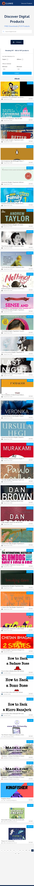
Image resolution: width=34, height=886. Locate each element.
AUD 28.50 (29, 763)
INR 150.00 (29, 252)
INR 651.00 (29, 359)
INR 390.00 (29, 274)
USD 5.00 (30, 805)
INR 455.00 (29, 401)
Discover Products (26, 3)
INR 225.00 (29, 592)
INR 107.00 (29, 125)
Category (18, 42)
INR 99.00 (30, 104)
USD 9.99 (30, 720)
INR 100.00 (29, 635)
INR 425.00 (29, 337)
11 (29, 850)
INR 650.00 (29, 210)
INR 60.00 (30, 295)
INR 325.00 (29, 189)
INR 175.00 (29, 316)
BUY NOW (31, 98)
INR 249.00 (29, 444)
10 (26, 850)
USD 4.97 (30, 784)
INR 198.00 (29, 486)
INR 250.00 (29, 507)
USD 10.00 (30, 656)
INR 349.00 (29, 231)
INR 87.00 (30, 380)
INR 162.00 (29, 550)
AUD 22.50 (29, 741)
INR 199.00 (29, 614)
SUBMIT (17, 73)
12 (32, 850)
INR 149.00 (29, 146)
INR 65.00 (30, 82)
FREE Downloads (11, 26)
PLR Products (24, 26)
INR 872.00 (29, 422)
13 (15, 853)
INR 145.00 (29, 529)
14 (18, 853)
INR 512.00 (29, 167)
